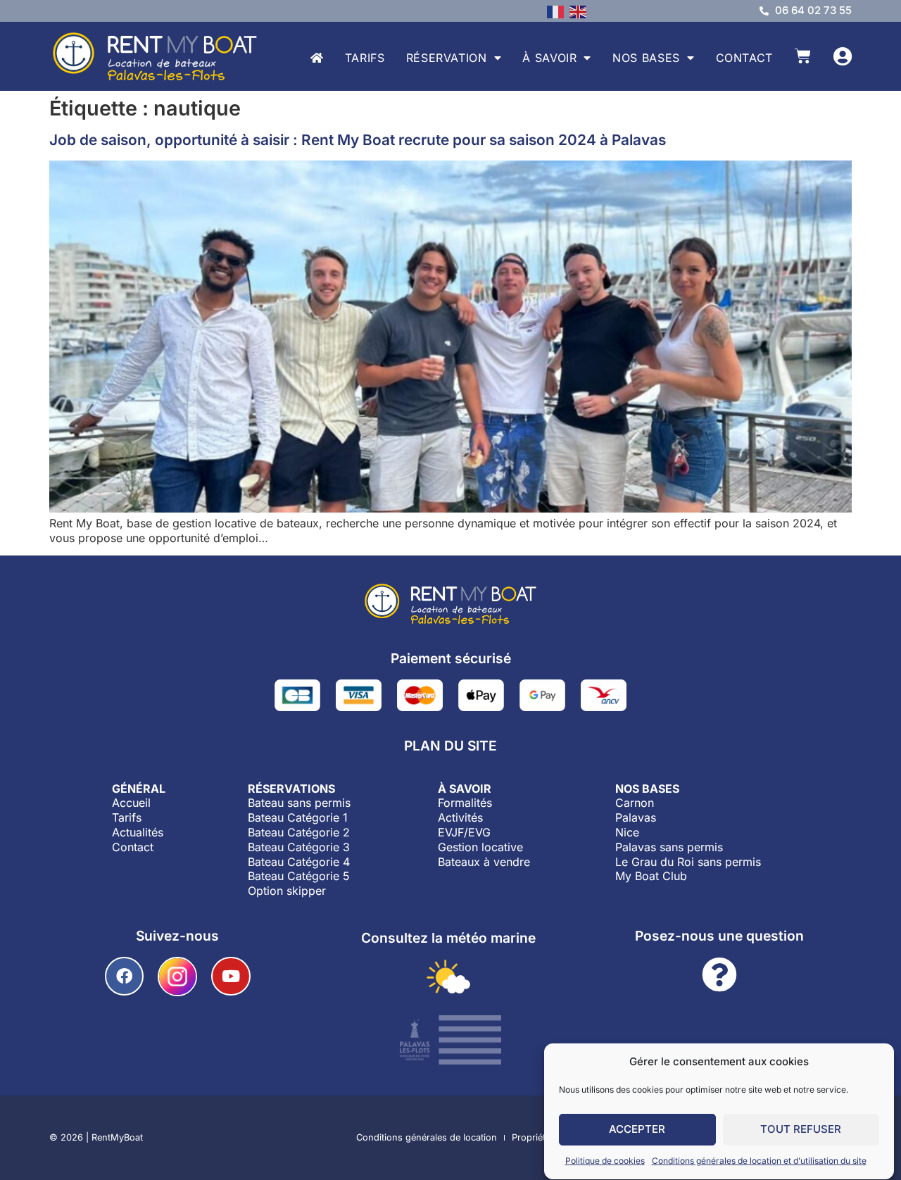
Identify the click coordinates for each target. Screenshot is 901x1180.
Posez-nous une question (719, 935)
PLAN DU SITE (450, 745)
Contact (744, 58)
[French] (558, 11)
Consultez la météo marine (448, 937)
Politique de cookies (605, 1160)
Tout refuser (800, 1129)
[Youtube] (230, 976)
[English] (580, 11)
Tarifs (365, 58)
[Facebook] (124, 976)
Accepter (637, 1129)
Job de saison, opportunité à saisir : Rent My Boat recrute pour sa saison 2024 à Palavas (357, 140)
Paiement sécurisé (451, 658)
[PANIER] (803, 56)
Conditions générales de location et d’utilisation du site (759, 1160)
